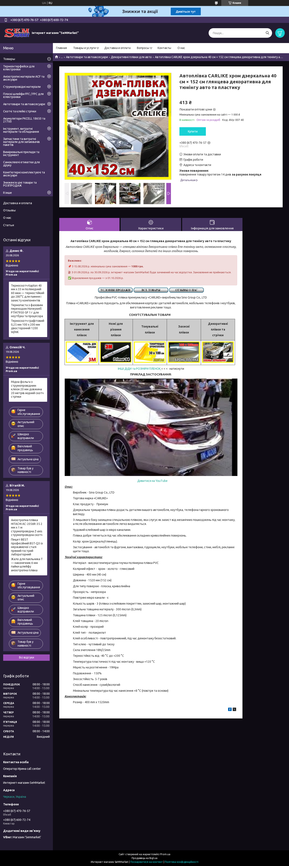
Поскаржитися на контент (146, 861)
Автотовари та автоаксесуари (87, 57)
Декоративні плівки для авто (131, 57)
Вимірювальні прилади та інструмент (21, 153)
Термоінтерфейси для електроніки (18, 68)
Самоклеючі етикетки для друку (21, 163)
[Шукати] (267, 33)
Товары (9, 59)
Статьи (8, 225)
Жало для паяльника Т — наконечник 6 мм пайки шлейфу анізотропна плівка (27, 564)
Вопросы (143, 48)
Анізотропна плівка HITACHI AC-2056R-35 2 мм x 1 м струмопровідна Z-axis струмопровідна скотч (26, 527)
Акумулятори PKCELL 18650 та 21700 (24, 120)
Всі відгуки (26, 657)
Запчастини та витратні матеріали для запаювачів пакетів (21, 141)
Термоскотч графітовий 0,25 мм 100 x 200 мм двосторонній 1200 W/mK (27, 326)
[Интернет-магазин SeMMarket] (17, 33)
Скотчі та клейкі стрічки (19, 111)
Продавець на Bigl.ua (144, 858)
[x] (234, 710)
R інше (7, 192)
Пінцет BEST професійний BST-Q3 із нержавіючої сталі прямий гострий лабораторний (27, 547)
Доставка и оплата (117, 48)
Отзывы (9, 210)
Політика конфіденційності (181, 861)
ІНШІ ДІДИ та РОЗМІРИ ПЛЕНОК (139, 368)
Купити (193, 131)
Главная (61, 48)
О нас (181, 48)
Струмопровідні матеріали (22, 86)
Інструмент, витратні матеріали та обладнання (21, 130)
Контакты (164, 48)
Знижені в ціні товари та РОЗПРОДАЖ (20, 184)
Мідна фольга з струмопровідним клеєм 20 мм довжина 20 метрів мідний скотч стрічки (27, 389)
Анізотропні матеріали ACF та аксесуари (23, 78)
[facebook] (230, 710)
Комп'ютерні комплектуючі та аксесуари (24, 174)
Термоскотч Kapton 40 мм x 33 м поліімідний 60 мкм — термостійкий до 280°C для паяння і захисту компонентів (27, 293)
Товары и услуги (84, 48)
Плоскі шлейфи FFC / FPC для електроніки (23, 95)
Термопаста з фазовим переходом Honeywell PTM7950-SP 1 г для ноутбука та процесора (27, 310)
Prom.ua (165, 854)
